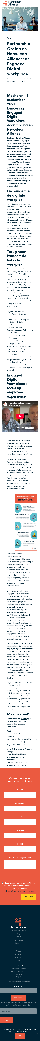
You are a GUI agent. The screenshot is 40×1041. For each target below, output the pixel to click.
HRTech (24, 719)
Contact (18, 943)
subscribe (18, 998)
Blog (18, 934)
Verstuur (29, 897)
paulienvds (11, 82)
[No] (37, 1034)
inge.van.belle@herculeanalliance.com (22, 739)
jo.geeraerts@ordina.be (17, 745)
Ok (20, 1036)
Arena (18, 951)
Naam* (20, 790)
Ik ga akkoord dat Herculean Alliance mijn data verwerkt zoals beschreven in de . (20, 885)
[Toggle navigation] (34, 3)
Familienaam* (20, 803)
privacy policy (21, 888)
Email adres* (20, 817)
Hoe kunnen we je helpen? (20, 858)
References (18, 940)
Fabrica (18, 954)
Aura (9, 38)
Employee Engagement (18, 930)
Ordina (10, 138)
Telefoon (20, 830)
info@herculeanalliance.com (18, 982)
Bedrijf (20, 844)
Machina (18, 958)
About (18, 937)
